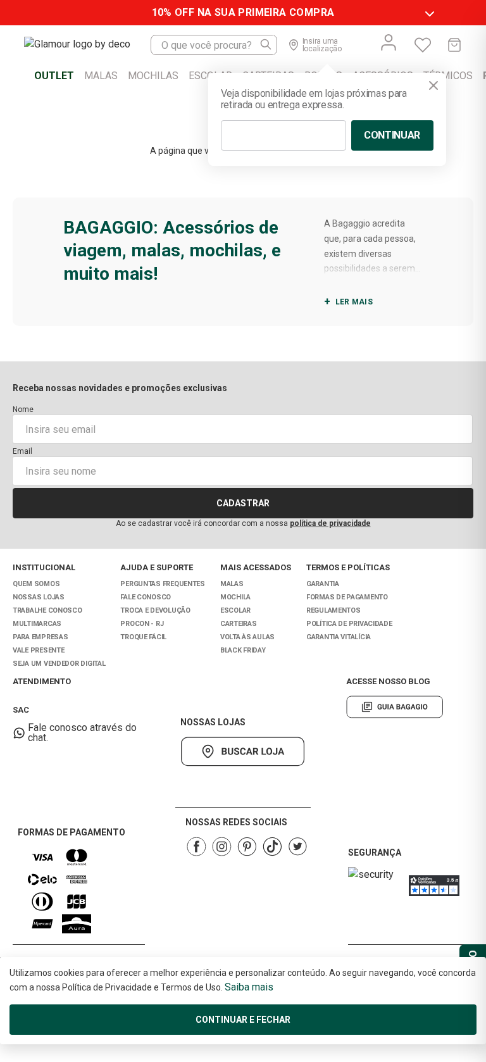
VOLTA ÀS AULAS (247, 637)
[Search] (266, 45)
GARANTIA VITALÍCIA (338, 637)
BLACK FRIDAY (243, 650)
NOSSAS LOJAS (39, 597)
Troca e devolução (155, 610)
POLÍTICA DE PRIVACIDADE (349, 623)
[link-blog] (394, 707)
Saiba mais (249, 987)
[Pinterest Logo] (247, 846)
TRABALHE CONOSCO (47, 610)
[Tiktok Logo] (272, 846)
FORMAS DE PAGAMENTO (347, 597)
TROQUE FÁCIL (143, 637)
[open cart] (454, 45)
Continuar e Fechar (243, 1020)
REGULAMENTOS (333, 610)
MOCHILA (235, 597)
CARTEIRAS (238, 623)
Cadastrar (243, 503)
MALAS (232, 583)
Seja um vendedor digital (59, 663)
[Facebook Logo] (196, 846)
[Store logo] (87, 45)
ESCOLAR (235, 610)
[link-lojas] (242, 751)
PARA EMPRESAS (40, 637)
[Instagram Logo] (221, 846)
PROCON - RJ (141, 623)
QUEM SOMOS (36, 583)
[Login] (388, 42)
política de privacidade (330, 523)
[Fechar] (433, 85)
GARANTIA (322, 583)
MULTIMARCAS (37, 623)
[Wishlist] (423, 45)
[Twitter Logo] (297, 846)
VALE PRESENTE (38, 650)
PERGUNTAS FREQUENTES (162, 583)
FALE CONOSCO (145, 597)
